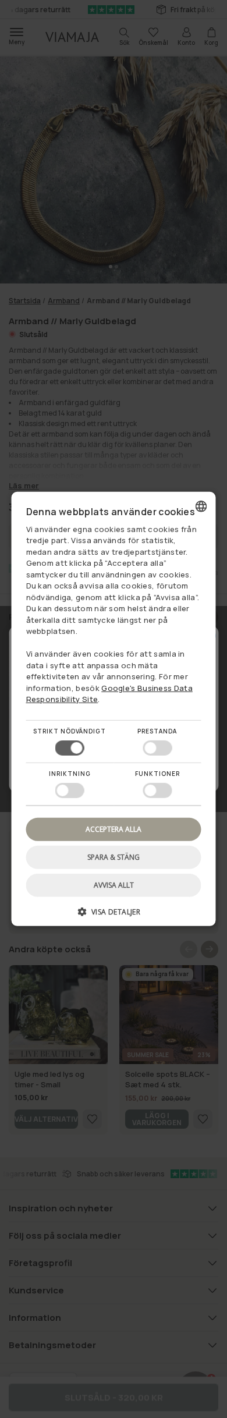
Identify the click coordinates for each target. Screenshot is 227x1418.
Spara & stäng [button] (113, 857)
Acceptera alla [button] (113, 829)
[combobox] (201, 506)
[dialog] (114, 709)
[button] (113, 916)
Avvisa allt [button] (114, 885)
